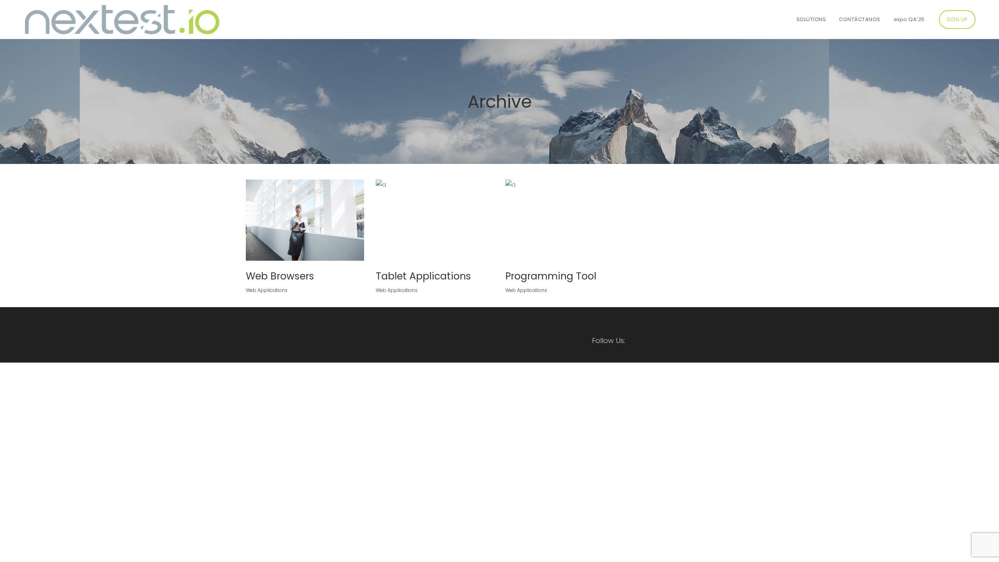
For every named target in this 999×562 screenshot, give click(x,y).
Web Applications (267, 290)
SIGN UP (957, 19)
